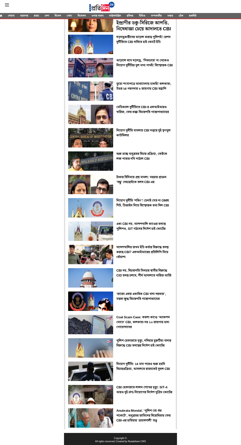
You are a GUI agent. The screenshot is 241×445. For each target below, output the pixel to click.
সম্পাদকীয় (156, 16)
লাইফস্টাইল (115, 16)
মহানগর (24, 16)
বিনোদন (82, 16)
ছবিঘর (130, 16)
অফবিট (192, 16)
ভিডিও (142, 16)
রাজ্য (36, 16)
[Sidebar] (7, 5)
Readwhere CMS (137, 441)
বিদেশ (58, 16)
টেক (181, 16)
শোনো (11, 16)
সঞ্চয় (170, 16)
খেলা (69, 16)
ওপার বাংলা (98, 16)
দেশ (47, 16)
